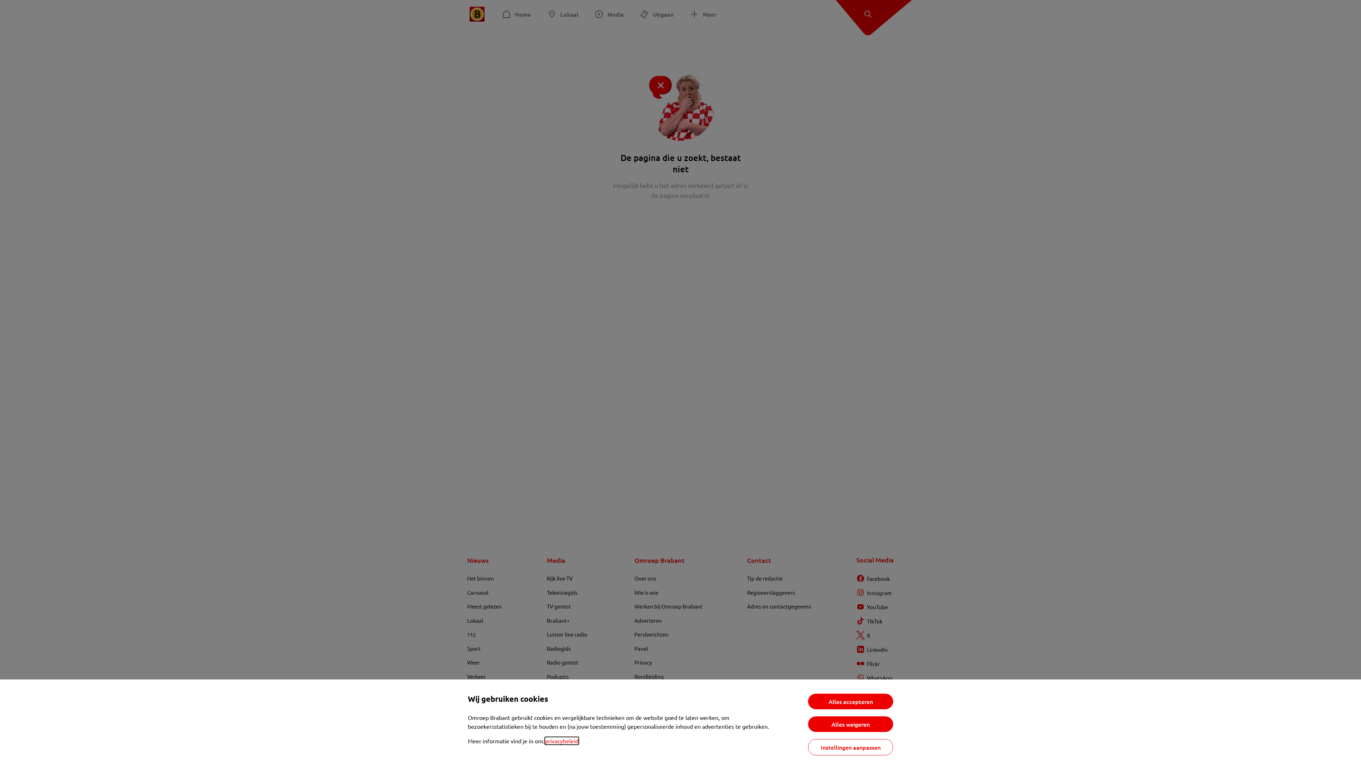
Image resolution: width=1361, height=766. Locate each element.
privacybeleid (561, 740)
